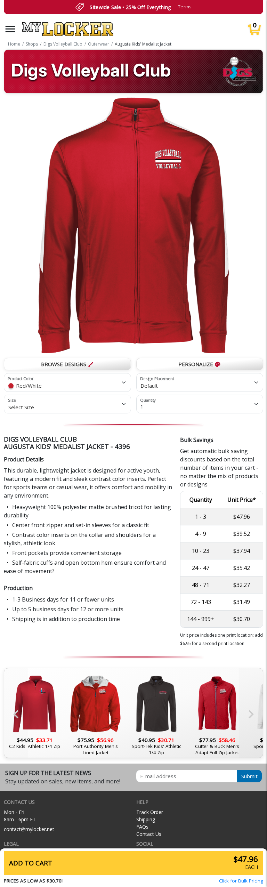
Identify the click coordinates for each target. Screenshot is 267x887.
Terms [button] (184, 7)
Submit (249, 776)
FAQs (142, 826)
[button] (10, 29)
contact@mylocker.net (29, 829)
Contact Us (148, 834)
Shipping (145, 819)
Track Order (149, 812)
